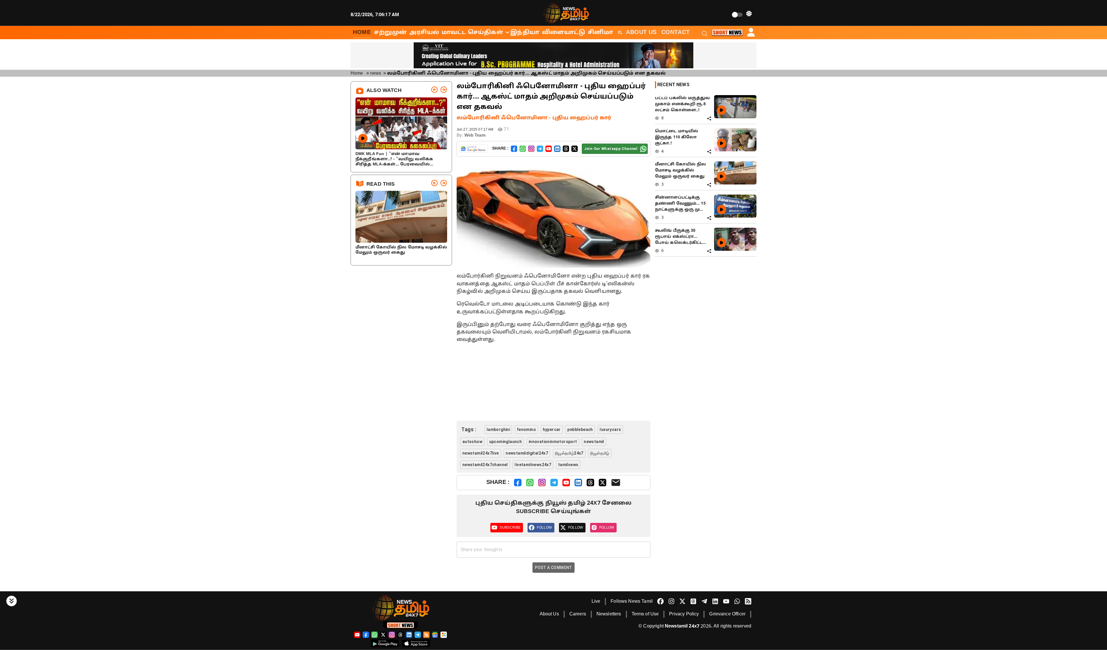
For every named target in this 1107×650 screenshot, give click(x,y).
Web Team (474, 135)
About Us (641, 32)
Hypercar (552, 429)
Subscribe (510, 527)
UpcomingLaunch (505, 441)
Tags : (468, 429)
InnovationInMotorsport (553, 441)
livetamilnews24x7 (533, 464)
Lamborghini (498, 429)
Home (357, 73)
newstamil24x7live (480, 453)
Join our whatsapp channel (610, 148)
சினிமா (600, 32)
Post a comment (553, 567)
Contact (675, 32)
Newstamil (594, 441)
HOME (362, 32)
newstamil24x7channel (485, 464)
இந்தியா (525, 32)
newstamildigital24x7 (527, 453)
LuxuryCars (610, 429)
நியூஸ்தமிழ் (599, 453)
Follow (544, 527)
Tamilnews (568, 464)
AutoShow (472, 441)
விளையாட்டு (563, 32)
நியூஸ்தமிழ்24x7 (569, 453)
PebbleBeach (580, 429)
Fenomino (526, 429)
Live (596, 601)
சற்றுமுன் (390, 32)
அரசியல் (424, 32)
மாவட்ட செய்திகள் (472, 32)
